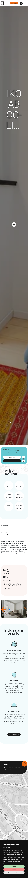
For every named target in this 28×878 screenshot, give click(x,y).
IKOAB (2, 3)
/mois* (15, 450)
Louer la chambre (12, 461)
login (21, 3)
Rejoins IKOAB (14, 3)
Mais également (13, 734)
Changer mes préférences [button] (14, 872)
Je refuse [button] (14, 869)
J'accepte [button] (14, 866)
